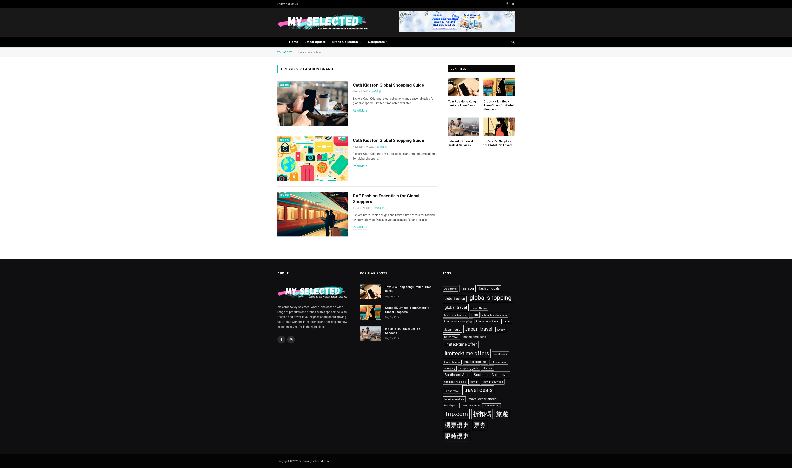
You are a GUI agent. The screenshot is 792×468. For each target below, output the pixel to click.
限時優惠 (457, 436)
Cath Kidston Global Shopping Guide (388, 85)
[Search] (513, 42)
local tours (500, 354)
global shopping (491, 297)
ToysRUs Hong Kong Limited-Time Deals (462, 103)
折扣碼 (482, 413)
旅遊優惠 (284, 84)
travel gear (450, 405)
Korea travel (451, 337)
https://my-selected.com (314, 461)
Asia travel (450, 288)
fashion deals (489, 288)
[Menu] (280, 42)
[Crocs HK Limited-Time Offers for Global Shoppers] (499, 87)
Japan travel (478, 329)
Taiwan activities (493, 381)
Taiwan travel (451, 391)
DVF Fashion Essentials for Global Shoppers (386, 198)
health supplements (455, 315)
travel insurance (470, 405)
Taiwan (474, 381)
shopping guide (469, 368)
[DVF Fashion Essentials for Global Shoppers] (312, 214)
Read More (360, 110)
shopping (449, 368)
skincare (488, 368)
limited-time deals (475, 337)
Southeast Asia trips (455, 382)
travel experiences (482, 399)
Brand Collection (345, 42)
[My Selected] (354, 22)
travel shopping (491, 405)
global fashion (454, 299)
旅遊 (502, 413)
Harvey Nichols (479, 308)
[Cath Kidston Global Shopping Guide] (312, 103)
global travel (455, 307)
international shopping (458, 321)
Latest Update (315, 42)
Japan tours (452, 330)
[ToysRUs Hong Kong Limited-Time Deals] (463, 87)
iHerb (474, 315)
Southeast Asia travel (491, 375)
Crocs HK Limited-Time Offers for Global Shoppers (498, 105)
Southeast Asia (456, 375)
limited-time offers (467, 353)
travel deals (478, 390)
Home (293, 42)
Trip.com (456, 413)
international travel (487, 321)
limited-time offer (460, 344)
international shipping (494, 315)
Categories (376, 42)
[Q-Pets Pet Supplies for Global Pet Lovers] (499, 127)
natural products (475, 362)
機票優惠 (457, 425)
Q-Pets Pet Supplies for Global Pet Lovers (498, 143)
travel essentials (454, 399)
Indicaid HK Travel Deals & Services (460, 143)
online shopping (499, 362)
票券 (480, 425)
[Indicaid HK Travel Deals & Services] (463, 127)
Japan (506, 321)
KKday (501, 329)
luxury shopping (452, 362)
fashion (467, 288)
